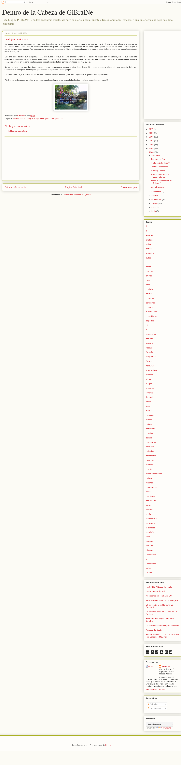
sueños (149, 514)
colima (16, 118)
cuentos (149, 307)
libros (148, 402)
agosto (154, 203)
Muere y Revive (158, 170)
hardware (150, 366)
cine (148, 280)
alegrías (149, 235)
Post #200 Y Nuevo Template (159, 587)
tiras (148, 537)
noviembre (156, 192)
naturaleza (150, 429)
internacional (151, 370)
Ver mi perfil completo (155, 689)
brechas (149, 271)
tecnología (150, 523)
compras (150, 298)
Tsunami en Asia (158, 159)
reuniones (150, 496)
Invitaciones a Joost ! (155, 591)
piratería (149, 464)
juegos (149, 384)
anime (148, 244)
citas (148, 285)
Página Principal (73, 187)
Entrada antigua (129, 187)
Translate (167, 728)
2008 (151, 137)
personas (59, 118)
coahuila (149, 289)
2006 (151, 144)
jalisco (148, 379)
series (148, 505)
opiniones (40, 118)
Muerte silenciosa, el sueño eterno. (160, 175)
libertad (149, 397)
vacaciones (151, 564)
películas (150, 451)
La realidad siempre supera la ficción (162, 625)
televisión (150, 532)
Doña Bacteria (157, 187)
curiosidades (151, 316)
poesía (149, 469)
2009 (151, 133)
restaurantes (151, 487)
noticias (149, 433)
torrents (149, 541)
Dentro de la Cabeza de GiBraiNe (47, 11)
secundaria (151, 501)
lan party (150, 388)
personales (49, 118)
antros (149, 249)
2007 (151, 141)
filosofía (149, 352)
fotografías (31, 118)
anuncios (150, 253)
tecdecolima (151, 519)
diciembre (156, 155)
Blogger (108, 745)
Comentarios (155, 708)
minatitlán (150, 415)
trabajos (149, 546)
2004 (151, 152)
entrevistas (151, 334)
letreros (149, 393)
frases (148, 361)
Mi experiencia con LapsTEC (159, 596)
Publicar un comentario (17, 131)
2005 (151, 148)
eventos (149, 343)
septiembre (156, 199)
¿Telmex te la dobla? (160, 163)
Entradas (153, 704)
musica (149, 420)
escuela (149, 339)
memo (149, 411)
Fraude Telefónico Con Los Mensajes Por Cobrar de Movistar (162, 635)
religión (149, 478)
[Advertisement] (71, 158)
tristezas (149, 550)
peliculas (150, 447)
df (147, 325)
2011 (151, 129)
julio (153, 207)
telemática (150, 528)
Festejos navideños (159, 167)
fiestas (22, 118)
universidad (151, 554)
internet (149, 375)
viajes (148, 568)
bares (148, 267)
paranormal (151, 442)
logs (148, 406)
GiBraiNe (166, 666)
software (150, 509)
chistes (149, 276)
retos (148, 492)
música (149, 424)
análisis (149, 240)
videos (149, 572)
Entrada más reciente (15, 187)
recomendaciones (154, 474)
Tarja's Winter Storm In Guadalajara (162, 600)
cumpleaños (151, 312)
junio (153, 211)
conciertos (150, 303)
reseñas (149, 483)
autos (148, 258)
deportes (150, 321)
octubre (155, 196)
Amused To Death (154, 630)
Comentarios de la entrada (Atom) (76, 194)
